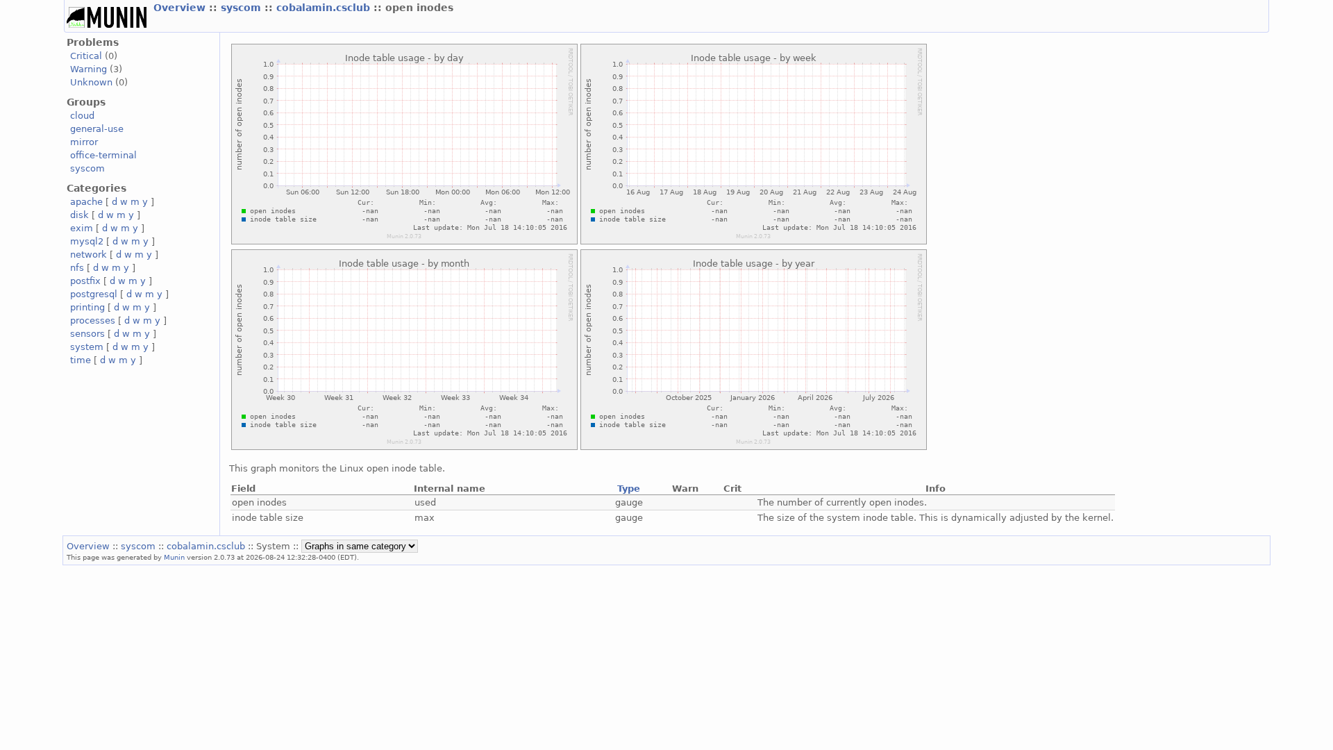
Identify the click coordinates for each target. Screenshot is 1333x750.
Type (628, 488)
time (80, 360)
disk (79, 215)
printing (87, 307)
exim (81, 228)
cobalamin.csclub (325, 7)
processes (92, 320)
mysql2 (86, 241)
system (86, 347)
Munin (174, 557)
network (88, 254)
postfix (85, 281)
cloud (82, 115)
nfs (77, 267)
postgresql (93, 294)
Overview (181, 7)
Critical (86, 56)
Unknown (91, 82)
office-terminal (103, 155)
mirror (84, 142)
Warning (88, 69)
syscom (243, 7)
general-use (97, 129)
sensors (87, 333)
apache (86, 202)
